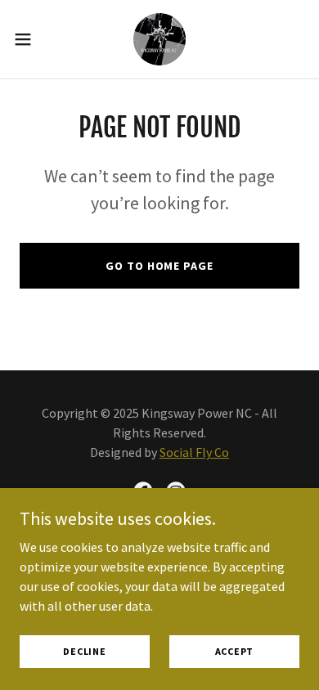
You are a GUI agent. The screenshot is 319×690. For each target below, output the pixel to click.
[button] (29, 39)
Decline (84, 651)
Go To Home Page (159, 265)
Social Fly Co (194, 452)
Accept (234, 651)
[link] (159, 39)
